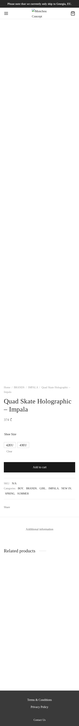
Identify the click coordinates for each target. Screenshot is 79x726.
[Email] (36, 507)
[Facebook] (14, 507)
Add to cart (39, 467)
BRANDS (19, 387)
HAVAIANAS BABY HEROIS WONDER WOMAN (54, 675)
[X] (22, 507)
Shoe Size (10, 434)
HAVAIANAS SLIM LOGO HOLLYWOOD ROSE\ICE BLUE (19, 675)
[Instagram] (44, 714)
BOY (20, 488)
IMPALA (33, 387)
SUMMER (23, 493)
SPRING (10, 493)
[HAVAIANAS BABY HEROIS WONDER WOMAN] (58, 649)
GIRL (43, 488)
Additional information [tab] (39, 529)
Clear (9, 451)
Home (7, 387)
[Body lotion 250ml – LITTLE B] (58, 589)
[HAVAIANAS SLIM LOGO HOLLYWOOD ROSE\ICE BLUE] (21, 649)
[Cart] (73, 13)
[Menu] (6, 13)
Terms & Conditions (39, 699)
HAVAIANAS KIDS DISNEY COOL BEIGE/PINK (17, 614)
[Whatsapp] (29, 507)
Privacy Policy (39, 707)
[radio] (10, 445)
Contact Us (39, 720)
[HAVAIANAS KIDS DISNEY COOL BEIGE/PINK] (21, 589)
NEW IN (66, 488)
